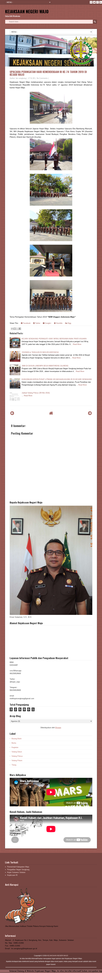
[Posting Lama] (90, 413)
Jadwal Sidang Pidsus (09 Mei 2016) (36, 393)
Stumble (59, 323)
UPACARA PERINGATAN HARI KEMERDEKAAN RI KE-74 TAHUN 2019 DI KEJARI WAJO (48, 73)
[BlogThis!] (14, 328)
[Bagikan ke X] (17, 328)
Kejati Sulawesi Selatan (16, 872)
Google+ (47, 323)
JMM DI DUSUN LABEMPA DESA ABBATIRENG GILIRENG (45, 366)
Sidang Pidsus (17, 756)
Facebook (26, 323)
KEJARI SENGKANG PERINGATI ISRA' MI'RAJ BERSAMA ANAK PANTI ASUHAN (54, 339)
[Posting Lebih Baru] (12, 413)
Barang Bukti (17, 739)
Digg (69, 323)
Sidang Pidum (17, 760)
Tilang (14, 765)
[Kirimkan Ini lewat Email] (12, 328)
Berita (14, 743)
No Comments (42, 78)
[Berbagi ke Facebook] (19, 328)
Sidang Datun (17, 752)
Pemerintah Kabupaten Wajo (18, 867)
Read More (77, 344)
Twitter (37, 323)
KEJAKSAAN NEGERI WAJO (27, 11)
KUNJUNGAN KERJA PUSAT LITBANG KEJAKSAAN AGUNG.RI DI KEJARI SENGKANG (57, 379)
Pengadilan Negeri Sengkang (18, 870)
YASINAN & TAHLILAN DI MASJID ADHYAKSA (40, 352)
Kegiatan (15, 747)
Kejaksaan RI (12, 875)
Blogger (58, 728)
